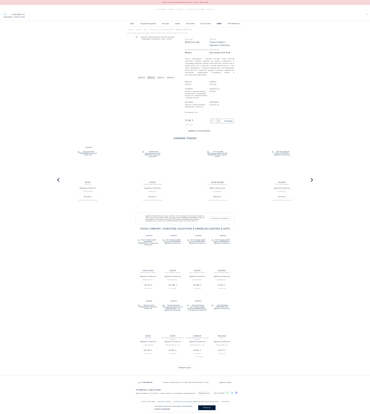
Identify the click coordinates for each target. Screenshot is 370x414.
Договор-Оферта (164, 401)
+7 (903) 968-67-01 (14, 16)
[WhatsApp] (227, 392)
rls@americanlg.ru (225, 382)
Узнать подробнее (162, 409)
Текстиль (190, 23)
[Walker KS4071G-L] (162, 78)
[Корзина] (365, 15)
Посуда (165, 23)
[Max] (236, 392)
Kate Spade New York (220, 52)
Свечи (177, 23)
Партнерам (225, 401)
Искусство (206, 23)
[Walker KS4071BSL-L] (142, 78)
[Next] (311, 180)
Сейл (219, 24)
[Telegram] (5, 14)
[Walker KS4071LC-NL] (171, 78)
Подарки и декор (148, 23)
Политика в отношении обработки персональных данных (196, 401)
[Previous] (58, 180)
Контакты (181, 9)
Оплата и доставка (196, 9)
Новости (210, 9)
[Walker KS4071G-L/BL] (152, 78)
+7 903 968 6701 (147, 382)
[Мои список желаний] (360, 15)
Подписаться (203, 393)
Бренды (171, 9)
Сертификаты (233, 23)
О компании (161, 9)
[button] (137, 78)
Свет (132, 23)
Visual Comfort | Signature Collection (220, 43)
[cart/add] (90, 203)
